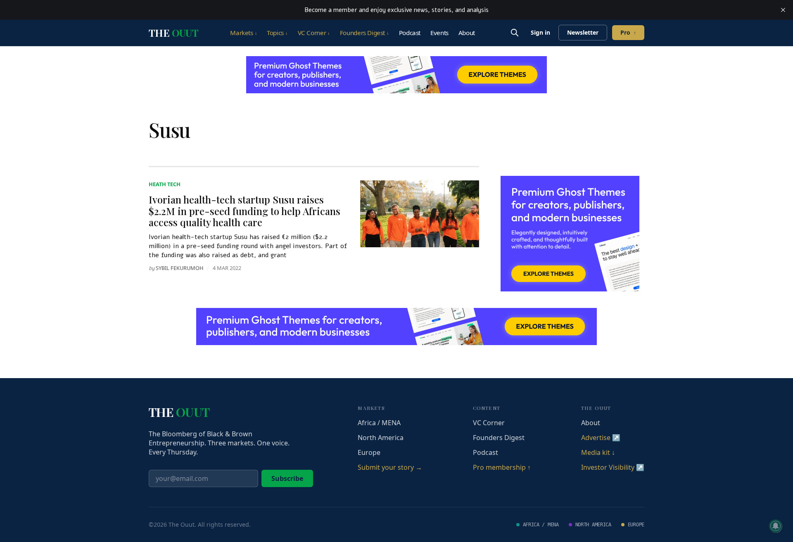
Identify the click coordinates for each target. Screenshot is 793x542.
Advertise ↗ (600, 437)
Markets (243, 32)
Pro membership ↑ (502, 467)
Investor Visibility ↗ (612, 467)
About (466, 32)
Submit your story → (390, 467)
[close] (783, 10)
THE (173, 33)
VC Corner (314, 32)
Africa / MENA (379, 422)
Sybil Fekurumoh (179, 268)
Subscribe (287, 478)
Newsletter (582, 32)
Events (439, 32)
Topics (277, 32)
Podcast (409, 32)
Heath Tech (164, 184)
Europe (369, 452)
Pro (628, 32)
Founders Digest (364, 32)
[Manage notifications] (775, 526)
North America (381, 437)
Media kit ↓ (598, 452)
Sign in (540, 32)
